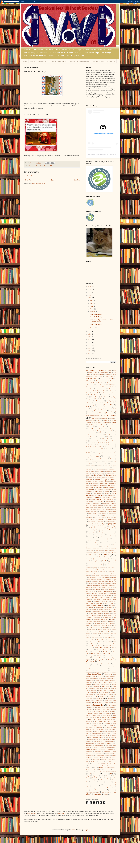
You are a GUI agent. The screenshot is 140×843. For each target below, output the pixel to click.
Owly (87, 678)
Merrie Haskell (100, 649)
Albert (111, 378)
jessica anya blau (92, 563)
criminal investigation (103, 463)
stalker (96, 739)
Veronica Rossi (105, 780)
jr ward (98, 577)
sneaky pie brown (98, 731)
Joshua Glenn (95, 575)
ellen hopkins (103, 485)
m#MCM (88, 625)
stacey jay (113, 737)
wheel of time (89, 788)
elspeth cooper (89, 487)
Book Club (109, 413)
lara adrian (109, 595)
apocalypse (113, 397)
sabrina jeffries (89, 721)
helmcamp (100, 532)
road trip (112, 711)
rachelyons (100, 698)
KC (109, 587)
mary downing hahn (106, 635)
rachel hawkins (90, 698)
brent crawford (112, 426)
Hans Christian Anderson (97, 528)
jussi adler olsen (103, 581)
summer (102, 747)
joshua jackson (104, 575)
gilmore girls (111, 515)
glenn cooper (101, 517)
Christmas (89, 453)
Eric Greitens (98, 489)
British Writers (101, 428)
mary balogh (95, 635)
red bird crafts (112, 705)
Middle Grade (95, 654)
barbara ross (99, 405)
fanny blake (89, 497)
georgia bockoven (92, 515)
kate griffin (111, 585)
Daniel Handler (97, 467)
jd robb (114, 552)
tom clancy (91, 771)
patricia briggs (110, 678)
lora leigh (111, 621)
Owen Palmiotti (110, 676)
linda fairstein (98, 613)
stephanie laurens (109, 741)
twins (102, 776)
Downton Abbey (111, 475)
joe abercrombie (90, 569)
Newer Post (28, 180)
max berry (90, 641)
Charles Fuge (111, 445)
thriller (101, 768)
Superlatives (98, 751)
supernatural (107, 751)
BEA (87, 407)
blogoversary (113, 411)
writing (111, 790)
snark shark (89, 731)
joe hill (99, 569)
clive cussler (113, 457)
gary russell (94, 511)
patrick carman (99, 680)
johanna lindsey (107, 569)
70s (115, 372)
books (114, 422)
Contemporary (103, 459)
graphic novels (112, 519)
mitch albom (99, 656)
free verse (93, 507)
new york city (106, 666)
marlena (106, 633)
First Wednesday (110, 501)
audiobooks (89, 401)
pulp (113, 692)
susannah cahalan (100, 755)
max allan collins (112, 639)
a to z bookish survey (97, 374)
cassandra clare (101, 436)
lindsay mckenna (96, 615)
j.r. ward (103, 544)
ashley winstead (109, 399)
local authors (89, 621)
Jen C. (98, 555)
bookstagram (92, 424)
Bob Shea (101, 413)
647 (111, 372)
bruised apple (110, 428)
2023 (90, 295)
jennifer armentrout (91, 557)
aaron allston (108, 374)
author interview (99, 401)
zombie (106, 794)
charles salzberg (98, 447)
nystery (96, 670)
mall (99, 627)
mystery (88, 660)
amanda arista (110, 387)
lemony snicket (100, 607)
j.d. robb (88, 544)
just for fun (41, 166)
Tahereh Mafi (95, 759)
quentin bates (89, 694)
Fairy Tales (100, 495)
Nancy (103, 660)
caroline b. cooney (90, 436)
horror (96, 538)
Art (101, 399)
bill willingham (94, 409)
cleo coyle (105, 457)
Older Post (76, 180)
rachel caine (103, 696)
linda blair (90, 613)
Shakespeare (89, 727)
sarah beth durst (107, 721)
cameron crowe (110, 432)
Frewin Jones (101, 507)
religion (98, 707)
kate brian (104, 585)
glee (95, 517)
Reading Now (97, 702)
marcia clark (106, 629)
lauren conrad (106, 599)
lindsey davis (107, 615)
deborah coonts (90, 471)
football (88, 503)
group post (112, 523)
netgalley (94, 664)
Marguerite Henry (106, 631)
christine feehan (109, 451)
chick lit (101, 449)
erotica (107, 491)
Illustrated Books (111, 540)
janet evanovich (109, 550)
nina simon (105, 668)
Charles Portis (89, 447)
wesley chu (111, 786)
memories (91, 650)
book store (104, 418)
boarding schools (92, 413)
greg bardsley (91, 521)
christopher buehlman (101, 453)
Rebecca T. (97, 704)
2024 (90, 292)
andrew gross (111, 388)
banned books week (109, 403)
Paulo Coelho (98, 682)
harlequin (88, 530)
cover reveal (107, 461)
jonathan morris (105, 573)
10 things (101, 370)
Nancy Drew (111, 660)
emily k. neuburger (109, 487)
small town (111, 729)
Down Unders (98, 475)
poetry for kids (99, 688)
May (91, 303)
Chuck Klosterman (96, 455)
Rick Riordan (106, 709)
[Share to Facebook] (52, 163)
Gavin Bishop (102, 511)
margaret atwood (96, 631)
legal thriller (89, 607)
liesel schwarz (107, 609)
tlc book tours (107, 769)
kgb (95, 591)
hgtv (95, 534)
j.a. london (111, 542)
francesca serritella (97, 505)
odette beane (97, 672)
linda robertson (107, 613)
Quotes (110, 694)
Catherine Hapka (106, 439)
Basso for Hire (108, 405)
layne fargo (111, 605)
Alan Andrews (91, 378)
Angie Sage (111, 391)
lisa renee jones (107, 617)
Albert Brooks (89, 380)
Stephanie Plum (90, 743)
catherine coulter (95, 439)
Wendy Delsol (106, 784)
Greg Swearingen (109, 521)
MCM (114, 641)
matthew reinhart (90, 639)
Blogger (86, 830)
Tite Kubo (94, 769)
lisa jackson (97, 617)
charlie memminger (109, 447)
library (100, 609)
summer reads (101, 749)
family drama (111, 495)
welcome (99, 784)
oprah (94, 676)
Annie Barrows (104, 397)
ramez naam (99, 700)
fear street (92, 499)
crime (93, 463)
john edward (94, 571)
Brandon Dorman (112, 424)
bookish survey (97, 422)
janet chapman (99, 550)
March (92, 309)
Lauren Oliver (98, 603)
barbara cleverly (90, 405)
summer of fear (90, 749)
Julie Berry (100, 579)
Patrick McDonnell (109, 680)
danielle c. (107, 467)
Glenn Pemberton (111, 517)
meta (108, 649)
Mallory (105, 627)
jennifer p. (96, 559)
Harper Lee (95, 530)
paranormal (94, 678)
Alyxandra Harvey (90, 387)
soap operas (108, 731)
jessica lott (90, 565)
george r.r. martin (102, 513)
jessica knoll (113, 563)
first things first (98, 501)
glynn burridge (91, 519)
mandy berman (91, 629)
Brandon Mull (91, 426)
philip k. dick (105, 684)
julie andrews (91, 579)
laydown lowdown (98, 605)
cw (115, 463)
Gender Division (112, 511)
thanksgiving (91, 765)
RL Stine (105, 711)
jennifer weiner (106, 559)
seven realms (110, 725)
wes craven (103, 786)
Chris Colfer (108, 449)
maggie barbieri (96, 625)
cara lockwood (89, 435)
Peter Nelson (96, 684)
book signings (95, 418)
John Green (102, 571)
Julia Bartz (113, 577)
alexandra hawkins (90, 382)
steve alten (108, 745)
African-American (98, 376)
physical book (95, 686)
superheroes (89, 751)
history (89, 536)
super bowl (111, 749)
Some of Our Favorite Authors (79, 61)
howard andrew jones (105, 538)
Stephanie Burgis (98, 741)
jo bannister (94, 567)
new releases (95, 666)
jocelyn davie (111, 567)
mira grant (91, 656)
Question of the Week (100, 694)
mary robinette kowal (97, 637)
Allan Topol (101, 382)
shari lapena (107, 727)
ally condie (99, 384)
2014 (90, 345)
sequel (95, 725)
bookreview (107, 422)
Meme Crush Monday (96, 314)
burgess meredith (90, 431)
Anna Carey (103, 392)
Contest (112, 459)
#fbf (87, 370)
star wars (103, 739)
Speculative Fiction (100, 735)
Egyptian (101, 481)
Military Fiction (107, 654)
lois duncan (97, 621)
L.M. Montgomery (92, 595)
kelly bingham (96, 589)
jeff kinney (91, 555)
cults (111, 463)
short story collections (101, 729)
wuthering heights (90, 792)
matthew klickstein (109, 637)
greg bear (100, 521)
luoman (73, 830)
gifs (100, 515)
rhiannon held (110, 707)
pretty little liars (102, 690)
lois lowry (104, 621)
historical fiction (111, 534)
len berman (109, 607)
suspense (108, 755)
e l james (105, 479)
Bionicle (109, 409)
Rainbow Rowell (90, 700)
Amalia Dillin (101, 387)
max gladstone (98, 641)
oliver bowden (105, 672)
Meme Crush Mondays (50, 166)
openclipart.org (31, 813)
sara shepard (98, 721)
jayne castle (107, 552)
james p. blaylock (105, 546)
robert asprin (89, 713)
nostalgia (90, 670)
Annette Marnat (95, 397)
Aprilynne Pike (93, 399)
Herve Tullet (89, 534)
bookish (99, 420)
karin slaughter (101, 583)
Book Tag (111, 418)
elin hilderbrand (94, 483)
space (93, 735)
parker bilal (102, 678)
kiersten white (108, 591)
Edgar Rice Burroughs (91, 481)
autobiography (110, 401)
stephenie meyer (99, 745)
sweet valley (103, 757)
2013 (90, 348)
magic (114, 625)
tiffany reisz (110, 768)
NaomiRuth (90, 662)
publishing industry (104, 692)
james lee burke (95, 546)
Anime (87, 392)
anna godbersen (112, 392)
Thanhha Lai (113, 763)
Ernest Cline (98, 491)
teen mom (100, 761)
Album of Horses (100, 380)
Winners (109, 788)
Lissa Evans (96, 619)
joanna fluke (103, 567)
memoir (114, 648)
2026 (90, 287)
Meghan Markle (92, 645)
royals (105, 719)
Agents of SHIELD (109, 376)
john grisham (111, 571)
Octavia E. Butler (104, 670)
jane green (90, 550)
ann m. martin (95, 392)
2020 (90, 298)
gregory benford (90, 523)
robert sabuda (106, 715)
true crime (105, 774)
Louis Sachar (89, 623)
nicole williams (97, 668)
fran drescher (96, 503)
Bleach (114, 409)
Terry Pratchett (95, 763)
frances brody (105, 503)
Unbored (108, 776)
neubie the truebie (104, 664)
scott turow (107, 723)
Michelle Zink (106, 652)
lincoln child (105, 611)
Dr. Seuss (91, 477)
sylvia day (111, 757)
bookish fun (106, 420)
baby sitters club (98, 403)
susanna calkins (89, 755)
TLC (100, 769)
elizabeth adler (103, 483)
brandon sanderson (101, 426)
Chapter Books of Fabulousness (106, 443)
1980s (109, 370)
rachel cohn (111, 696)
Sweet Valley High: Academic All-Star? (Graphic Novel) (101, 320)
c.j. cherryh (93, 432)
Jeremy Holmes (96, 561)
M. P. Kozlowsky (110, 623)
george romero (112, 513)
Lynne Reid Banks (99, 623)
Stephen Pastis (89, 745)
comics (95, 459)
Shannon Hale (98, 727)
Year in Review (106, 792)
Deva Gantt (108, 471)
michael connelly (96, 652)
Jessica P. (99, 565)
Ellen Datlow (94, 485)
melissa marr (89, 647)
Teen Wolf (108, 761)
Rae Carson (111, 698)
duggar (98, 477)
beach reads (101, 407)
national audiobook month (104, 662)
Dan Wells (107, 465)
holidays (95, 536)
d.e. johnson (91, 465)
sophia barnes (106, 733)
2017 (90, 337)
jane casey (113, 548)
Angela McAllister (101, 391)
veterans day (93, 782)
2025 (90, 289)
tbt (87, 761)
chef (87, 449)
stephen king (110, 743)
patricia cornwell (90, 680)
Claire (98, 457)
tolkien (114, 769)
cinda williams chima (108, 455)
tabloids (88, 759)
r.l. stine (95, 696)
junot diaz (94, 581)
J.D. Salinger (95, 544)
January (92, 328)
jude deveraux (105, 577)
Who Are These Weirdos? (38, 61)
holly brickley (103, 536)
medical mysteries (92, 643)
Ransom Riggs (108, 700)
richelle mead (97, 709)
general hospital (92, 513)
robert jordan (96, 715)
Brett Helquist (91, 428)
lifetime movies (96, 611)
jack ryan (109, 544)
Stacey (107, 737)
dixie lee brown (110, 473)
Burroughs (99, 431)
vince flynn (101, 782)
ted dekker (93, 761)
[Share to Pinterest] (54, 163)
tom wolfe (98, 771)
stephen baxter (100, 743)
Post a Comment (31, 176)
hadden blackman (102, 526)
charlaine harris (90, 445)
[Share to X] (50, 163)
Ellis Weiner (111, 485)
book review (110, 415)
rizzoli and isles (96, 711)
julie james (108, 579)
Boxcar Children (101, 424)
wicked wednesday (100, 788)
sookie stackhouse (96, 733)
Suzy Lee (96, 757)
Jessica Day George (103, 563)
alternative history (109, 385)
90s (89, 374)
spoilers (114, 735)
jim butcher (109, 565)
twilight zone (95, 776)
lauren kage (96, 601)
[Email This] (46, 163)
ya (97, 792)
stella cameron (110, 739)
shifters (92, 729)
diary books (101, 473)
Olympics (113, 672)
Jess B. (104, 561)
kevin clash (89, 591)
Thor (95, 767)
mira (115, 653)
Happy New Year (109, 528)
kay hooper (102, 587)
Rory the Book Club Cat (58, 61)
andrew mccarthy (90, 391)
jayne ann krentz (98, 552)
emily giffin (99, 487)
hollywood (111, 536)
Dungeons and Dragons (108, 477)
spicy (109, 735)
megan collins (102, 643)
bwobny (113, 154)
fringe (108, 507)
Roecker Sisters (96, 717)
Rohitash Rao (105, 717)
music (100, 658)
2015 (90, 342)
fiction (99, 499)
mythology (97, 660)
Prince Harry (111, 690)
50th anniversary (104, 372)
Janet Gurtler (89, 552)
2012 (90, 351)
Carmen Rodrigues (109, 435)
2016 (90, 340)
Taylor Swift (111, 759)
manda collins (112, 627)
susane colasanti (110, 753)
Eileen (107, 481)
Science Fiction (96, 723)
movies (94, 658)
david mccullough (98, 469)
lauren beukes (96, 599)
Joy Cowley (113, 575)
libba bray (93, 609)
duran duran (89, 479)
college (90, 459)
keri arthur (111, 589)
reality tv (107, 702)
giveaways (89, 517)
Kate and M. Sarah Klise (94, 585)
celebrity (92, 441)
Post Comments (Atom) (39, 183)
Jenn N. (36, 166)
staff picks (90, 739)
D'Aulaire (99, 465)
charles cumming (101, 445)
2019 (90, 331)
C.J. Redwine (101, 432)
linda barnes (113, 611)
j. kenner (104, 542)
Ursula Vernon (95, 778)
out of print (101, 676)
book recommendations (92, 416)
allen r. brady (110, 382)
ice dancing (94, 540)
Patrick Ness (89, 682)
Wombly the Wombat (98, 790)
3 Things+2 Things (92, 372)
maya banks (108, 642)
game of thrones (106, 509)
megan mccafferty (111, 643)
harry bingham (103, 530)
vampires (94, 780)
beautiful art (109, 407)
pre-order (93, 690)
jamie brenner (105, 548)
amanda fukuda (90, 388)
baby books (89, 403)
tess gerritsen (104, 764)
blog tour (103, 411)
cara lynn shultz (99, 435)
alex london (111, 380)
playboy (92, 688)
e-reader (112, 479)
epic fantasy (89, 489)
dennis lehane (99, 471)
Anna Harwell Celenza (93, 395)
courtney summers (96, 461)
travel (89, 774)
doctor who (89, 475)
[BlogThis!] (48, 163)
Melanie (100, 646)
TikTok (88, 769)
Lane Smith (101, 595)
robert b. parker (98, 713)
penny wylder (107, 682)
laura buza (94, 597)
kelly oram (104, 589)
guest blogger (93, 526)
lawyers (88, 605)
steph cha (88, 741)
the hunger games (111, 765)
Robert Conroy (107, 713)
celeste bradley (100, 441)
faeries (107, 493)
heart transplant (92, 532)
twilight (88, 776)
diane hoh (94, 473)
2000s (114, 370)
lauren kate (105, 601)
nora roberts (113, 668)
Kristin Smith (112, 593)
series (101, 725)
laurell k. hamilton (105, 597)
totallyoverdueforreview (110, 772)
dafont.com (61, 813)
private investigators (91, 692)
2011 (90, 354)
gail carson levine (95, 509)
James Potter (96, 548)
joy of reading (91, 577)
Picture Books (105, 686)
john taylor (97, 573)
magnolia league (92, 627)
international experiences (94, 542)
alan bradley (103, 378)
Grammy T (101, 519)
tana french (103, 759)
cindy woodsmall (90, 457)
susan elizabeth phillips (98, 753)
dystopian (97, 479)
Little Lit (104, 619)
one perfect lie (108, 674)
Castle (108, 436)
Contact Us (111, 61)
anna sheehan (105, 395)
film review (89, 501)
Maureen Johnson (101, 639)
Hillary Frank (101, 534)
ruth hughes (111, 719)
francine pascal (108, 505)
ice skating (101, 540)
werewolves (95, 786)
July (91, 300)
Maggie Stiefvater (106, 625)
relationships (91, 707)
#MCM (31, 166)
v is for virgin (105, 778)
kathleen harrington (91, 587)
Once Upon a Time (94, 674)
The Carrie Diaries (100, 765)
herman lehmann (110, 532)
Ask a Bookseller (98, 61)
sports (89, 737)
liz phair (112, 619)
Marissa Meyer (97, 633)
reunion (103, 707)
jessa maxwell (112, 561)
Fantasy (96, 497)
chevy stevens (93, 449)
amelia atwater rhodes (101, 388)
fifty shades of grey (109, 499)
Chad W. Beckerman (111, 441)
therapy (90, 767)
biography (102, 409)
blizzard (90, 411)
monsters (108, 656)
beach (94, 407)
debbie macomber (109, 469)
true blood (96, 774)
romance (113, 717)
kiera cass (100, 591)
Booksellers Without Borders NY (98, 154)
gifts (104, 515)
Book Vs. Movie (90, 420)
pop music (107, 688)
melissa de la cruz (109, 646)
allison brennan (90, 384)
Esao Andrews (97, 493)
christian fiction (98, 451)
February (93, 312)
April (92, 306)
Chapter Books (92, 443)
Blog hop (96, 411)
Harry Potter (112, 530)
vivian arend (109, 782)
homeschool (89, 538)
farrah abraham (106, 497)
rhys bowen (89, 709)
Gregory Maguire (101, 523)
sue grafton (94, 747)
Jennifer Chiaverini (104, 557)
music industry (110, 658)
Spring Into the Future (98, 737)
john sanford (89, 573)
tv (111, 773)
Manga (99, 629)
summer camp (110, 747)
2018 (90, 334)
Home (25, 61)
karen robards (92, 583)
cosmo (87, 461)
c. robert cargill (108, 431)
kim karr (94, 593)
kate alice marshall (111, 583)
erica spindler (108, 489)
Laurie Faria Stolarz (109, 603)
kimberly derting (103, 593)
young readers (97, 794)
